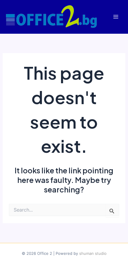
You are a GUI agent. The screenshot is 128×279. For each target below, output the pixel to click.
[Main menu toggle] (115, 16)
